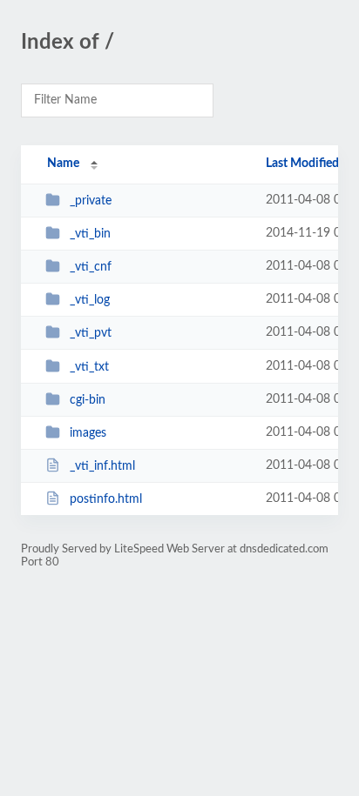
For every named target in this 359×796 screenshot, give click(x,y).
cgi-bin (87, 400)
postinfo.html (106, 499)
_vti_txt (89, 367)
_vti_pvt (91, 333)
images (88, 433)
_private (91, 201)
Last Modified (302, 163)
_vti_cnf (91, 267)
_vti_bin (90, 234)
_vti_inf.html (102, 466)
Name (63, 163)
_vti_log (90, 300)
